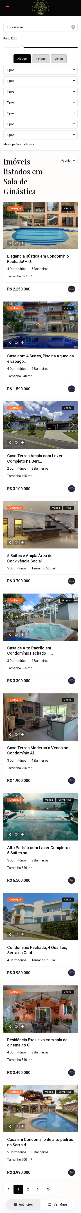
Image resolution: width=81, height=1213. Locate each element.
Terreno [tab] (41, 58)
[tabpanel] (40, 105)
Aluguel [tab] (22, 58)
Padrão (66, 160)
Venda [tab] (58, 58)
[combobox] (40, 70)
